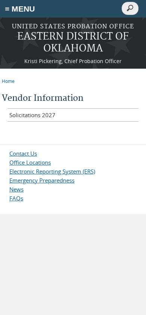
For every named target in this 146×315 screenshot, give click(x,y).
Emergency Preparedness (41, 180)
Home (8, 81)
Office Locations (30, 162)
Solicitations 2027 (32, 115)
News (16, 189)
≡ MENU (20, 8)
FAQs (16, 198)
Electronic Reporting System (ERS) (52, 171)
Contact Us (23, 153)
